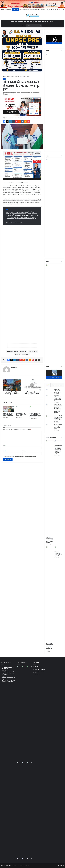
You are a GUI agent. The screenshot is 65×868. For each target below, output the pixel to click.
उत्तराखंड (12, 21)
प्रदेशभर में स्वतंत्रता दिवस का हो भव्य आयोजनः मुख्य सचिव (58, 426)
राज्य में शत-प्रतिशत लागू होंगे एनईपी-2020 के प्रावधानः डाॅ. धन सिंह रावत (57, 398)
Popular (47, 384)
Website (24, 451)
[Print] (39, 360)
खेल (7, 76)
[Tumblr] (13, 121)
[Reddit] (19, 121)
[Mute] (58, 42)
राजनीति (39, 21)
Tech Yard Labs (27, 865)
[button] (54, 39)
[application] (54, 39)
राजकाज (36, 21)
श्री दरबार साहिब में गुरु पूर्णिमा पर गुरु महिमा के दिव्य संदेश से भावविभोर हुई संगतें (31, 9)
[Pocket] (28, 121)
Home (5, 76)
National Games (33, 351)
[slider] (53, 377)
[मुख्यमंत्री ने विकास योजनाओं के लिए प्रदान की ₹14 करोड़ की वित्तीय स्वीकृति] (29, 763)
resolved (17, 354)
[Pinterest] (16, 121)
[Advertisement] (22, 235)
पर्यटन (31, 21)
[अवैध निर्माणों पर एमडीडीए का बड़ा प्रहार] (24, 859)
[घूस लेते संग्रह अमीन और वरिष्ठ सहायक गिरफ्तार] (49, 391)
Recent (53, 384)
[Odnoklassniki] (25, 121)
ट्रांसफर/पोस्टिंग (26, 21)
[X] (7, 121)
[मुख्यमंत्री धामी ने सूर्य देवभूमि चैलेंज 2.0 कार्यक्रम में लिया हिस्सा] (22, 409)
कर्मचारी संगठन (20, 21)
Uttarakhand (26, 354)
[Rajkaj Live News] (32, 15)
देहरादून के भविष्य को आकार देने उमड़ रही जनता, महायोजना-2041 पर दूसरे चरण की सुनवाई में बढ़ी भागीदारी (58, 408)
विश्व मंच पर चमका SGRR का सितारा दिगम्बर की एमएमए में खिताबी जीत (8, 414)
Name (4, 445)
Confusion (23, 351)
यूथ (33, 21)
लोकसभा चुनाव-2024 (45, 21)
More (51, 21)
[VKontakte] (22, 121)
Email (4, 451)
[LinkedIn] (10, 121)
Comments (60, 384)
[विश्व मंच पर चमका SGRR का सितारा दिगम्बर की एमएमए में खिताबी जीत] (8, 409)
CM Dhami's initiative (12, 351)
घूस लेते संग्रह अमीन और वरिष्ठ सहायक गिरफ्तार (57, 391)
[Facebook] (4, 121)
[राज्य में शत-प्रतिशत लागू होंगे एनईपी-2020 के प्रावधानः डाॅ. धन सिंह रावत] (49, 397)
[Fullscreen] (60, 42)
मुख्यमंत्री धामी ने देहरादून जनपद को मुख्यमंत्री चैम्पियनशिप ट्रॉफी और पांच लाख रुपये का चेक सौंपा (35, 415)
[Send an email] (9, 117)
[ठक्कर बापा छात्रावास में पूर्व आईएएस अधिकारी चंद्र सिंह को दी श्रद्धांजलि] (19, 859)
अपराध (16, 21)
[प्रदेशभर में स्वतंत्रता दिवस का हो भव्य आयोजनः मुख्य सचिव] (49, 426)
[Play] (48, 42)
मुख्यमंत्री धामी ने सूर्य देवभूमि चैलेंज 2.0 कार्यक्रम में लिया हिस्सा (21, 414)
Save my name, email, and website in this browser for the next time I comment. (20, 456)
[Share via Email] (36, 360)
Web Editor (7, 117)
